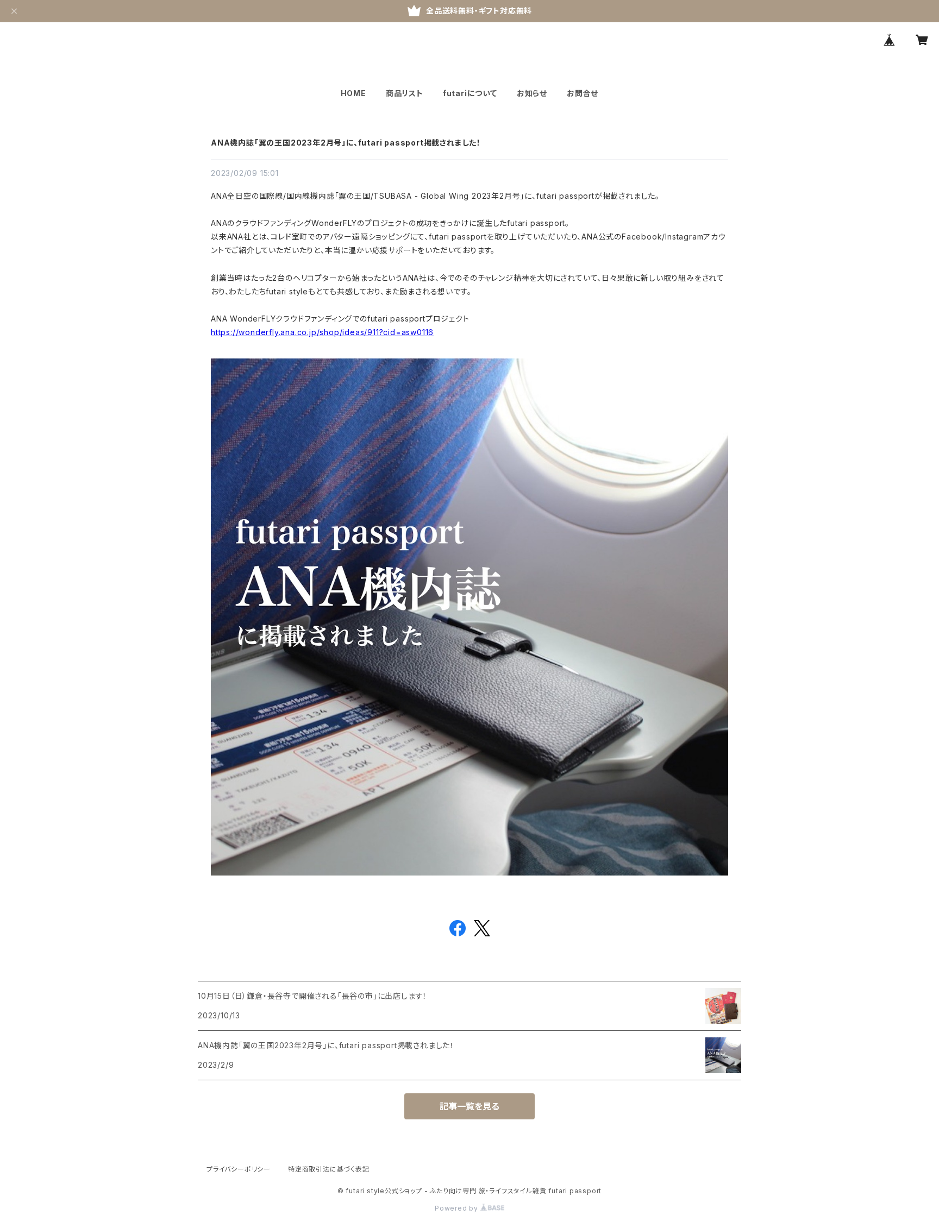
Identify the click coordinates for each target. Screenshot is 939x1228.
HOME (353, 93)
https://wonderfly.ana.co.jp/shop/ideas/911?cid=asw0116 (322, 332)
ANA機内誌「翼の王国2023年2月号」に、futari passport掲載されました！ (346, 142)
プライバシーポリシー (238, 1169)
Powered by (457, 1208)
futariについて (470, 93)
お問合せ (582, 93)
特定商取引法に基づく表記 (329, 1169)
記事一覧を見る (469, 1106)
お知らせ (532, 93)
